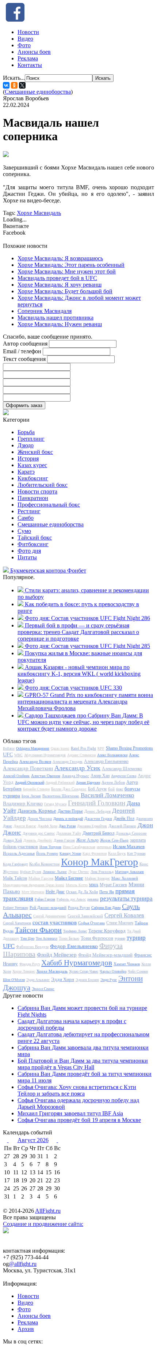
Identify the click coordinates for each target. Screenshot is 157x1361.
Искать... (14, 78)
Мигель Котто (77, 885)
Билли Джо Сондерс (69, 789)
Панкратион (33, 498)
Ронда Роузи (79, 907)
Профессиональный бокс (49, 504)
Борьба (26, 432)
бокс (119, 789)
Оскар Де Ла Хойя (82, 892)
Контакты (30, 65)
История (28, 458)
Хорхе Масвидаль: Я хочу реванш (60, 284)
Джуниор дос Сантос (39, 833)
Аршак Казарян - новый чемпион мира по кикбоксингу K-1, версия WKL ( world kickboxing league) (79, 673)
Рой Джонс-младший (48, 907)
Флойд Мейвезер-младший (105, 955)
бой (111, 789)
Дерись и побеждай (68, 819)
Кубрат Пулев (30, 872)
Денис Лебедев (97, 811)
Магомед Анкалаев (129, 872)
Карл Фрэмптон (95, 853)
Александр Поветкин (28, 768)
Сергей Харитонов (17, 923)
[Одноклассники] (14, 85)
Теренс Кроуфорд (107, 930)
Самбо (26, 518)
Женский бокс (35, 452)
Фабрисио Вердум (32, 946)
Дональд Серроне (131, 833)
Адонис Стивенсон (81, 755)
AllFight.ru (48, 1211)
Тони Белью (69, 938)
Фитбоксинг (33, 544)
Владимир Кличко (23, 803)
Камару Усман (70, 853)
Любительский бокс (43, 485)
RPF (100, 748)
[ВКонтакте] (6, 85)
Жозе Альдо (87, 840)
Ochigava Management (32, 748)
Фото (24, 45)
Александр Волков (35, 761)
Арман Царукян (88, 782)
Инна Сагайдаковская (79, 847)
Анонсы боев (34, 52)
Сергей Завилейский (85, 916)
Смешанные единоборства (38, 92)
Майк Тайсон (15, 878)
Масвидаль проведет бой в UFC (57, 278)
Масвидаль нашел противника (55, 317)
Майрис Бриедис (97, 878)
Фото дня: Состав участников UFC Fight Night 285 (87, 646)
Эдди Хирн (62, 979)
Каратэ (26, 472)
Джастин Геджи (98, 818)
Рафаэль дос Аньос (71, 899)
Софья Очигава (91, 923)
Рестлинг (29, 511)
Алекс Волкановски (112, 755)
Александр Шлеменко (122, 768)
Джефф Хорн (47, 826)
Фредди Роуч (29, 964)
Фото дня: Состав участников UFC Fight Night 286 (87, 618)
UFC (8, 754)
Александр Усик (77, 768)
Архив (26, 1329)
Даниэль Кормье (37, 811)
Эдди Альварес (38, 980)
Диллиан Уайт (68, 833)
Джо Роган (67, 826)
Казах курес (32, 465)
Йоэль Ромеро (47, 853)
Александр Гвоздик (68, 762)
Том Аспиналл (46, 938)
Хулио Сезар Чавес (83, 971)
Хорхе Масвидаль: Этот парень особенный (71, 265)
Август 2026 (33, 1140)
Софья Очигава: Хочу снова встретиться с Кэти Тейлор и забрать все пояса (77, 1090)
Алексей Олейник (16, 776)
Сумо (24, 531)
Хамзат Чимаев (127, 964)
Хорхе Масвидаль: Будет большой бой (65, 291)
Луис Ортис (78, 871)
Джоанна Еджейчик (92, 826)
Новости (28, 32)
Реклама (28, 58)
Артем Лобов (113, 782)
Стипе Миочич (119, 922)
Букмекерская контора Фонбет (48, 570)
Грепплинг (31, 439)
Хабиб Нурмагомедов (76, 962)
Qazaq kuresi (60, 748)
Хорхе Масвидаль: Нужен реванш (60, 324)
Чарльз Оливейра (113, 971)
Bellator (9, 748)
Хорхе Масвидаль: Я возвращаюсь (60, 258)
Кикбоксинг (33, 478)
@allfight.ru (23, 1264)
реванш (93, 899)
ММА (93, 885)
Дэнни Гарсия (64, 840)
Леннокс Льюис (55, 872)
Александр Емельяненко (106, 761)
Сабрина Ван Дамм (105, 908)
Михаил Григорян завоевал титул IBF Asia (70, 1113)
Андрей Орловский (29, 782)
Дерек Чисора (39, 818)
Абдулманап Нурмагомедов (45, 755)
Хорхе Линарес (23, 971)
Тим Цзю (27, 938)
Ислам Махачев (129, 846)
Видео (25, 39)
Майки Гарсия (40, 878)
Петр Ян (106, 892)
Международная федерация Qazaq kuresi (33, 885)
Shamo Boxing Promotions (129, 748)
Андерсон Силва (123, 776)
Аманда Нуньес (75, 775)
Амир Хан (100, 775)
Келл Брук (117, 853)
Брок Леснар (31, 796)
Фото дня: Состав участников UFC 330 (73, 688)
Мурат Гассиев (113, 884)
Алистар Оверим (45, 775)
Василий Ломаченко (107, 795)
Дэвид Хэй (12, 840)
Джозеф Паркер (122, 826)
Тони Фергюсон (97, 938)
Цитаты (27, 557)
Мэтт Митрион (33, 892)
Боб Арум (97, 788)
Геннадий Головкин (96, 803)
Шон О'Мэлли (14, 980)
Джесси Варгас (25, 826)
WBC (18, 755)
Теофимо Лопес (75, 931)
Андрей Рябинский (60, 782)
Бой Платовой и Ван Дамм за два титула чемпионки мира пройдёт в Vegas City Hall (83, 1064)
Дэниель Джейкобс (37, 840)
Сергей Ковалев (124, 915)
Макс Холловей (124, 878)
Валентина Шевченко (60, 796)
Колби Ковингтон (44, 864)
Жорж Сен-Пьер (114, 840)
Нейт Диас (55, 891)
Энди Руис (108, 980)
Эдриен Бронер (87, 980)
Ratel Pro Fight (83, 748)
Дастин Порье (70, 811)
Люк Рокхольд (102, 872)
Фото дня (29, 551)
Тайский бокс (35, 537)
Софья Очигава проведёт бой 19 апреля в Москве (79, 1120)
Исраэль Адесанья (19, 853)
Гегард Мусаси (55, 804)
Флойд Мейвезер (57, 955)
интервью (104, 847)
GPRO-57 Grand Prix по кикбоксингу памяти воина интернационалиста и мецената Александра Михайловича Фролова (85, 701)
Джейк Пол (124, 818)
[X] (22, 85)
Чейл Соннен (138, 971)
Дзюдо (26, 445)
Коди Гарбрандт (15, 864)
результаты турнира (126, 898)
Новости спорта (37, 491)
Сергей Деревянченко (49, 916)
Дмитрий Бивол (98, 833)
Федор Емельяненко (74, 946)
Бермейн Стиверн (36, 789)
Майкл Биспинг (69, 878)
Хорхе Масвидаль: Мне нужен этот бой (67, 271)
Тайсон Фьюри (38, 930)
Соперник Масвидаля (45, 311)
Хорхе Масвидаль (39, 213)
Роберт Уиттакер (15, 908)
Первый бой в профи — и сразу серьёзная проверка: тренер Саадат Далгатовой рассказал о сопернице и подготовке (78, 632)
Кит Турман (136, 853)
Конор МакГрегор (99, 862)
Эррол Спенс (43, 989)
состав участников (54, 922)
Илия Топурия (50, 847)
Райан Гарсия (45, 899)
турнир (120, 938)
